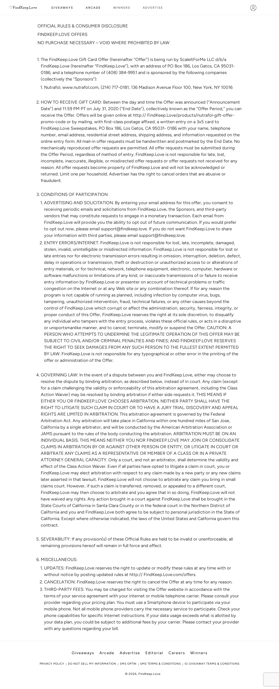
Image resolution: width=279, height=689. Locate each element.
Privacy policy (52, 663)
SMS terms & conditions (160, 663)
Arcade (93, 8)
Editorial (154, 652)
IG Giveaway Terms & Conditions (212, 663)
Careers (176, 652)
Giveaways (62, 8)
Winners (121, 8)
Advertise (153, 8)
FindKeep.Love (149, 674)
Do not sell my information (92, 663)
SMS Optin (128, 663)
